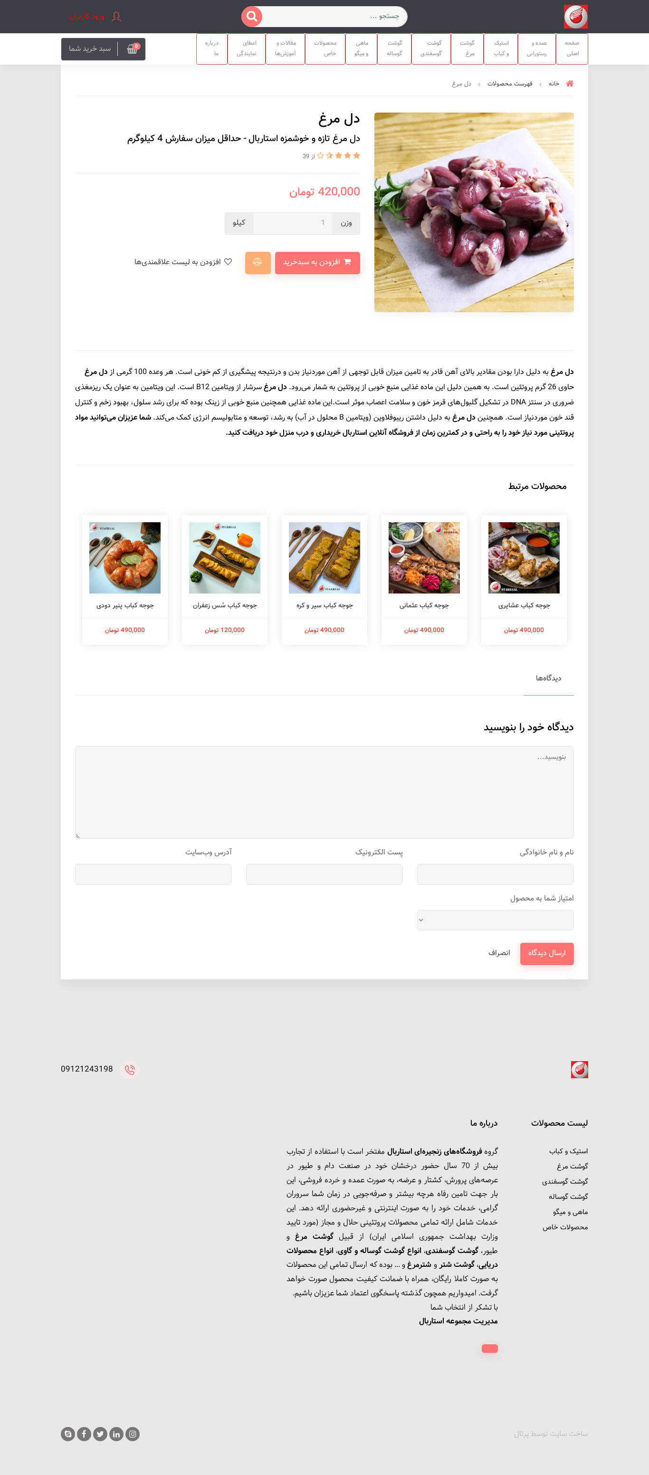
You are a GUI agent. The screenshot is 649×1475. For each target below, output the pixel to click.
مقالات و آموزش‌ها (285, 48)
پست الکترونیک (379, 853)
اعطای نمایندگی (247, 48)
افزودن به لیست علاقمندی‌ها (178, 262)
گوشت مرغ (467, 48)
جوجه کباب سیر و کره (324, 606)
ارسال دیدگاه (547, 953)
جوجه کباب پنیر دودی (125, 606)
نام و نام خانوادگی (547, 853)
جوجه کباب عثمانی (424, 606)
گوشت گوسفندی (431, 48)
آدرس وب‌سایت (208, 853)
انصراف (499, 953)
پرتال (521, 1434)
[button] (103, 49)
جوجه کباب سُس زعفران (225, 606)
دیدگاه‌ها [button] (549, 679)
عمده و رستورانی (537, 48)
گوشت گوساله (394, 48)
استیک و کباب (501, 48)
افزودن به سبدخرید (312, 262)
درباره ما (212, 48)
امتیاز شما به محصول (542, 899)
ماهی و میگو (361, 48)
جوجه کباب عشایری (524, 606)
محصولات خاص (325, 48)
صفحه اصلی (572, 48)
